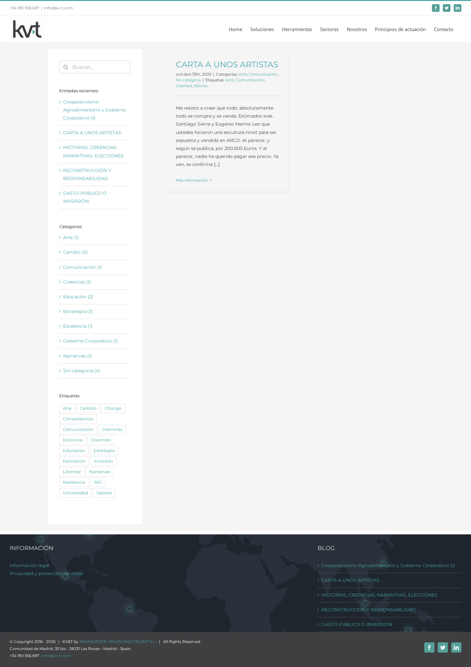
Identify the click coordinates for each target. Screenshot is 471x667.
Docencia (73, 440)
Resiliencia (74, 482)
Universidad (75, 492)
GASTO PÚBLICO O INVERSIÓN (356, 624)
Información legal (29, 565)
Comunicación (263, 74)
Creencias (112, 429)
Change (113, 408)
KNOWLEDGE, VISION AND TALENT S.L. (117, 641)
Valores (201, 85)
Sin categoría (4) (81, 371)
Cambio (88, 408)
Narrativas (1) (77, 356)
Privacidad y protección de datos (46, 573)
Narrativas (99, 471)
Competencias (78, 418)
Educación (74, 450)
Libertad (184, 85)
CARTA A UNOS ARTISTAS (227, 64)
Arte (243, 74)
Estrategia (104, 450)
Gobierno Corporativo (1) (90, 341)
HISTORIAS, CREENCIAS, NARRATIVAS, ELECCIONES (379, 595)
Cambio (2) (75, 252)
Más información (192, 180)
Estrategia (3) (78, 311)
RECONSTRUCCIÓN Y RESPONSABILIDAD (368, 610)
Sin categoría (188, 80)
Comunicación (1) (82, 267)
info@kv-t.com (58, 7)
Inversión (103, 461)
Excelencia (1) (78, 326)
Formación (74, 461)
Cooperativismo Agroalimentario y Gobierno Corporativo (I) (94, 110)
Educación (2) (78, 297)
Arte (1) (71, 237)
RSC (98, 482)
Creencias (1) (77, 282)
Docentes (101, 440)
